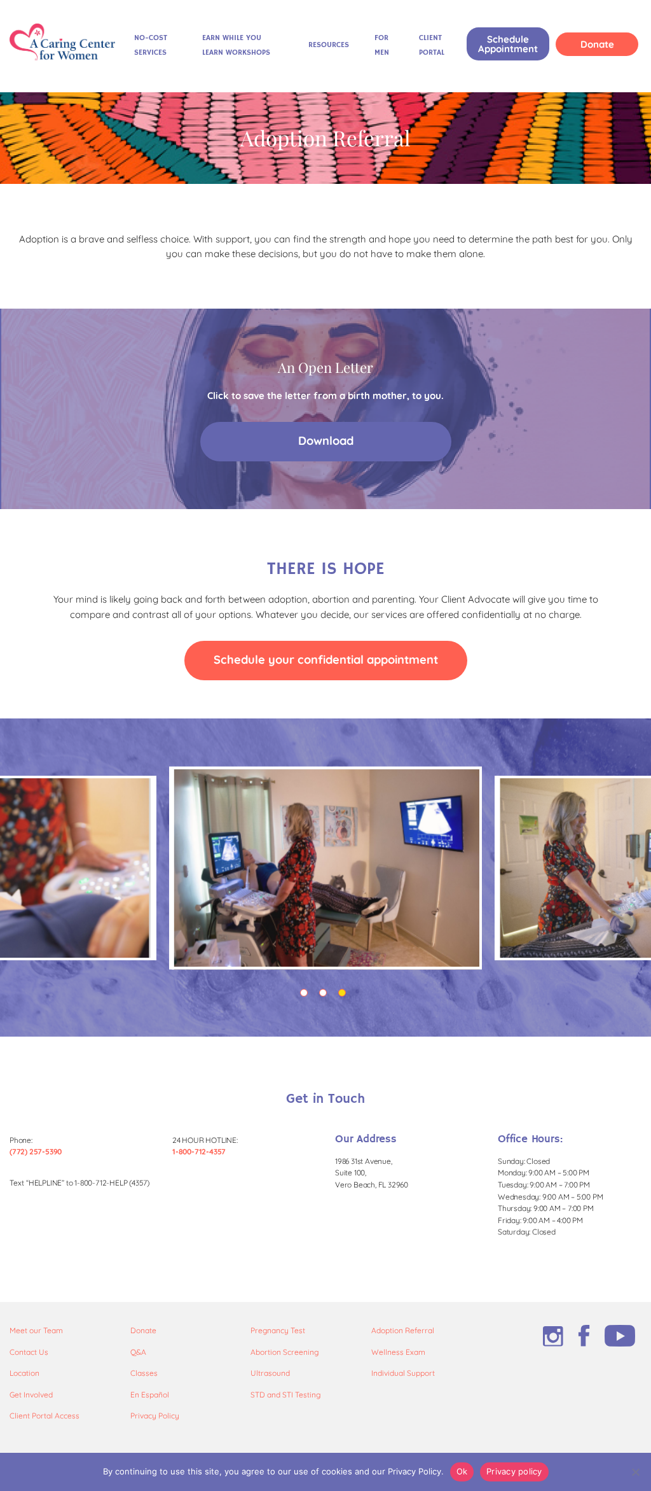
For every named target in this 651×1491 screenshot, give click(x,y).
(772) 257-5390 (36, 1151)
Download (325, 440)
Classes (144, 1373)
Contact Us (29, 1352)
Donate (597, 44)
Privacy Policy (154, 1415)
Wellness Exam (398, 1352)
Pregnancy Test (277, 1330)
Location (24, 1373)
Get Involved (31, 1394)
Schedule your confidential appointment (326, 659)
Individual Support (403, 1373)
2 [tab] (325, 995)
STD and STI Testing (285, 1394)
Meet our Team (36, 1330)
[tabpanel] (325, 868)
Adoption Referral (402, 1330)
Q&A (138, 1352)
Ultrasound (270, 1373)
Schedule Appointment (508, 44)
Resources (328, 45)
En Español (149, 1394)
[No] (635, 1472)
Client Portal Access (44, 1415)
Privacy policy (514, 1471)
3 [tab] (344, 995)
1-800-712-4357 (199, 1151)
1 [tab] (306, 995)
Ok (462, 1471)
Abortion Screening (284, 1352)
